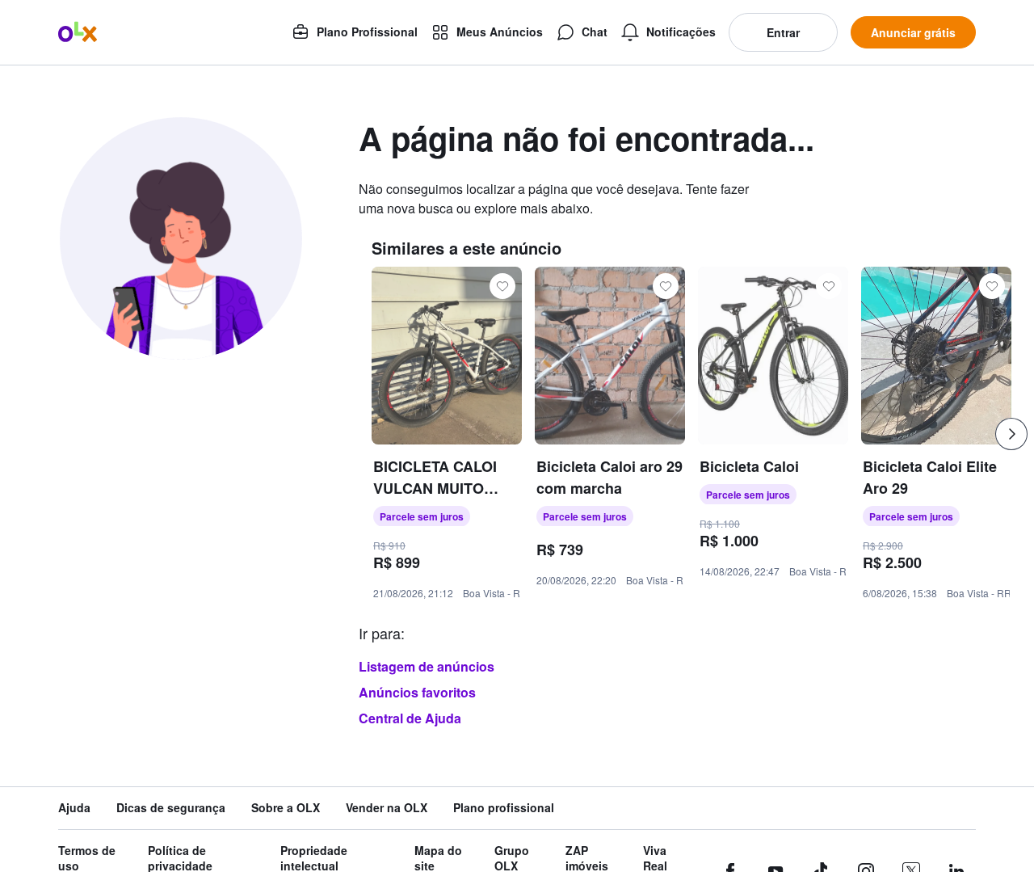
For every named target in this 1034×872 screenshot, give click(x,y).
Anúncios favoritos (417, 692)
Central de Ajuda (410, 718)
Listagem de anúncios (426, 666)
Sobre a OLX (285, 807)
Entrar (783, 32)
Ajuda (74, 807)
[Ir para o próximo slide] (1011, 434)
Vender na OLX (386, 807)
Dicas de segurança (170, 807)
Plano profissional (503, 807)
